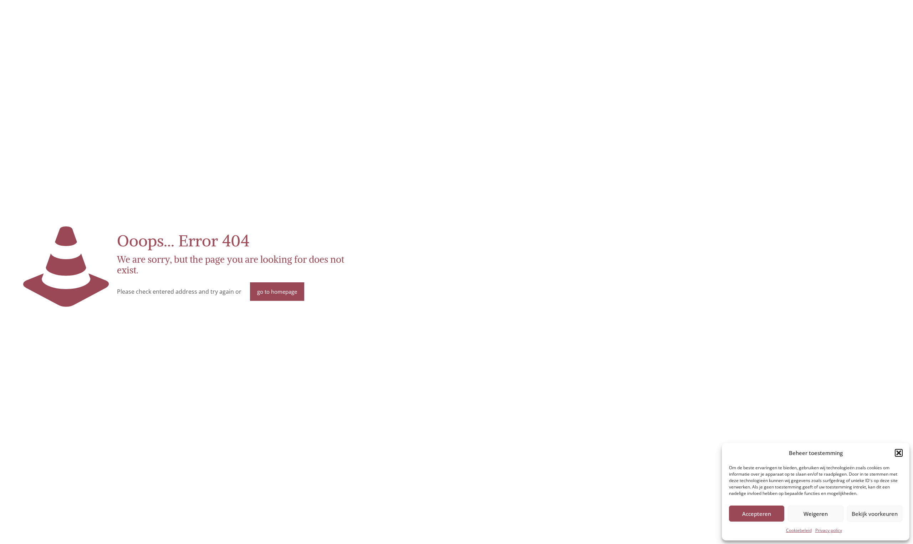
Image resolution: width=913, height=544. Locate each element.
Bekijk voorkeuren (875, 513)
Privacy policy (828, 530)
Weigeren (816, 513)
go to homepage (277, 291)
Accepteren (756, 513)
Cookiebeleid (799, 530)
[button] (898, 452)
